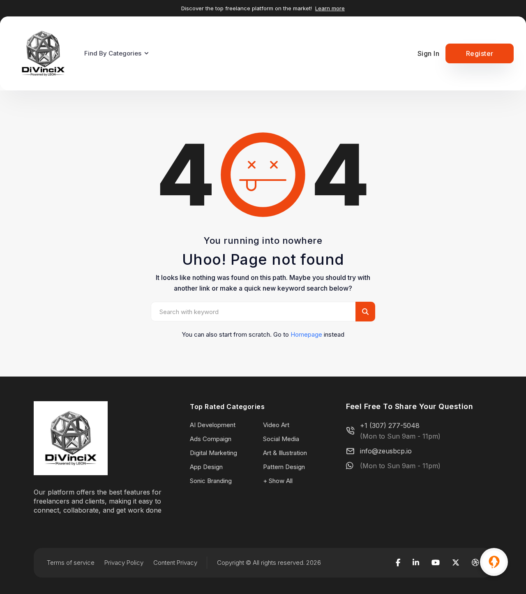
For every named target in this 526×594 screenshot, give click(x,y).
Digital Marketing (213, 453)
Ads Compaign (210, 439)
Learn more (330, 8)
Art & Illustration (285, 453)
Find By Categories (112, 53)
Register (480, 53)
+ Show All (278, 481)
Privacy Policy (123, 562)
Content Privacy (175, 562)
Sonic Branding (211, 481)
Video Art (276, 425)
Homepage (306, 334)
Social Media (281, 439)
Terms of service (71, 562)
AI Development (212, 425)
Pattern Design (284, 467)
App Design (206, 467)
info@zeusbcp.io (386, 451)
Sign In (429, 53)
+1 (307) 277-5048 (390, 425)
